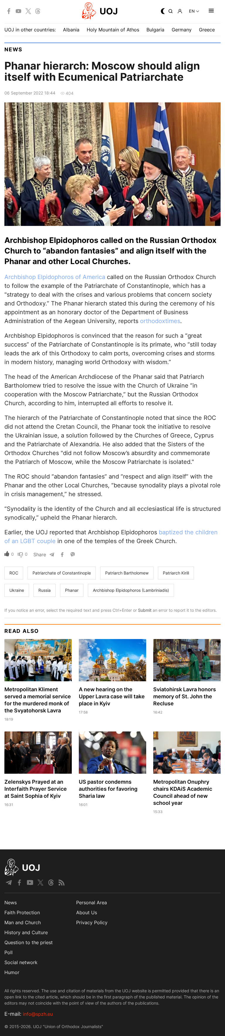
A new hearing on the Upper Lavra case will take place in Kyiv (112, 696)
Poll (8, 952)
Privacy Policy (92, 922)
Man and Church (22, 922)
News (13, 49)
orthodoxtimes (160, 321)
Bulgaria (155, 30)
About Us (86, 912)
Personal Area (91, 902)
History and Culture (26, 932)
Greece (207, 30)
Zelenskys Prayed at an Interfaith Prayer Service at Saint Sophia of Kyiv (35, 789)
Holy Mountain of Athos (113, 30)
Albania (71, 30)
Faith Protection (22, 912)
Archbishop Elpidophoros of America (54, 276)
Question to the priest (28, 942)
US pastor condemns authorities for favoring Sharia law (108, 789)
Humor (11, 972)
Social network (21, 962)
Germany (182, 30)
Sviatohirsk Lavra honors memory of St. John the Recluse (184, 696)
